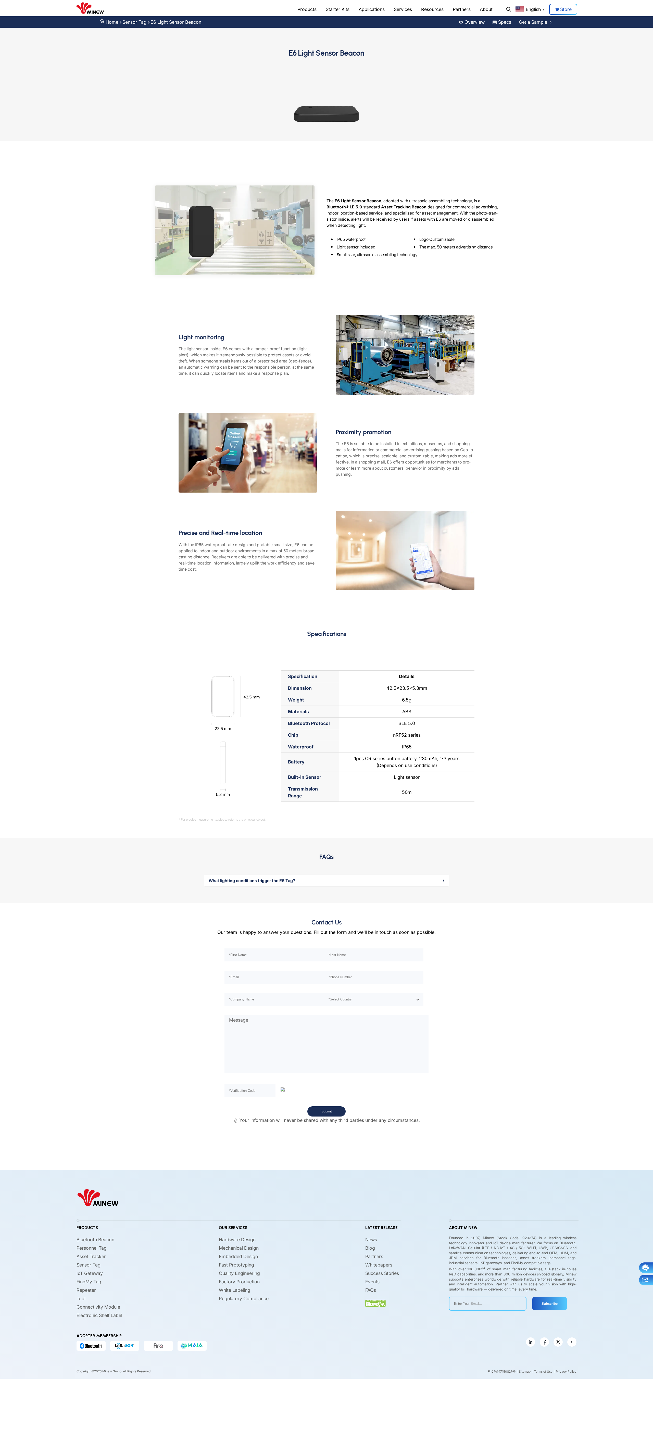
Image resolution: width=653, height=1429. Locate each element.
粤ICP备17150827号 (502, 1371)
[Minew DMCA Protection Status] (375, 1303)
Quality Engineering (239, 1273)
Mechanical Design (239, 1248)
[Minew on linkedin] (530, 1342)
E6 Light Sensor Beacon (175, 22)
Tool (81, 1298)
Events (372, 1281)
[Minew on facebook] (544, 1342)
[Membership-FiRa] (158, 1346)
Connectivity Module (98, 1307)
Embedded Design (238, 1256)
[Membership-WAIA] (192, 1346)
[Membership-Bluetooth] (91, 1346)
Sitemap (525, 1371)
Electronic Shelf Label (99, 1315)
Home (112, 22)
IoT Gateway (90, 1273)
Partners (462, 9)
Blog (370, 1248)
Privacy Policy (566, 1371)
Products (307, 9)
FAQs (370, 1290)
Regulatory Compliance (244, 1298)
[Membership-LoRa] (124, 1346)
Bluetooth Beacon (95, 1239)
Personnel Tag (92, 1248)
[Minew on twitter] (558, 1342)
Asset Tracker (91, 1256)
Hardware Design (237, 1239)
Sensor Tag (134, 22)
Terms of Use (543, 1371)
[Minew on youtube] (571, 1342)
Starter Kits (337, 9)
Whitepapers (378, 1265)
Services (403, 9)
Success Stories (382, 1273)
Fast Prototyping (236, 1265)
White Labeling (234, 1290)
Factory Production (239, 1281)
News (371, 1239)
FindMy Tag (89, 1281)
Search (508, 9)
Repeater (86, 1290)
